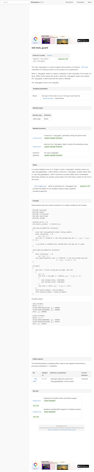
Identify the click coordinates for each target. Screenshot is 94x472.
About (89, 2)
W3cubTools (69, 2)
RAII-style (84, 67)
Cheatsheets (80, 2)
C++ (42, 2)
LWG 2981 (35, 380)
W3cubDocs (35, 2)
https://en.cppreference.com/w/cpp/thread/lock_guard (61, 429)
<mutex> (49, 55)
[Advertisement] (62, 20)
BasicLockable (48, 98)
